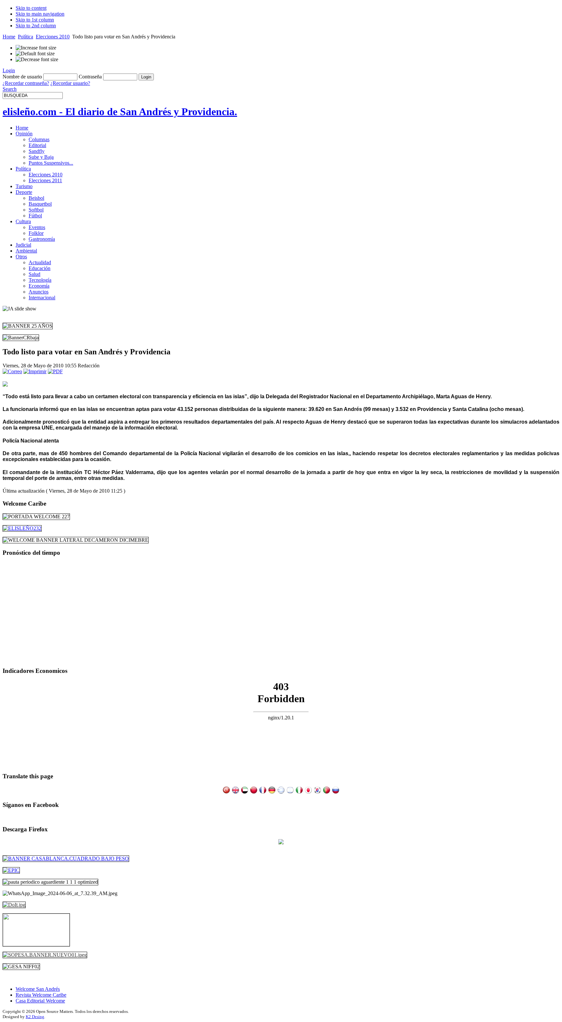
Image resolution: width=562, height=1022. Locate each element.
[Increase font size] (36, 48)
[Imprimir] (35, 371)
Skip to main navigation (40, 14)
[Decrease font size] (37, 59)
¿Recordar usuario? (70, 83)
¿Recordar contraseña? (26, 83)
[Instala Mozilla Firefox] (281, 842)
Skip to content (31, 8)
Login (9, 70)
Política (25, 36)
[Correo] (12, 371)
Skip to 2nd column (36, 25)
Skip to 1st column (35, 19)
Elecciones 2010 (53, 36)
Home (9, 36)
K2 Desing (35, 1016)
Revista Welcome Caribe (41, 995)
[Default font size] (35, 54)
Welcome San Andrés (38, 989)
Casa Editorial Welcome (40, 1000)
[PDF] (55, 371)
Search (10, 89)
